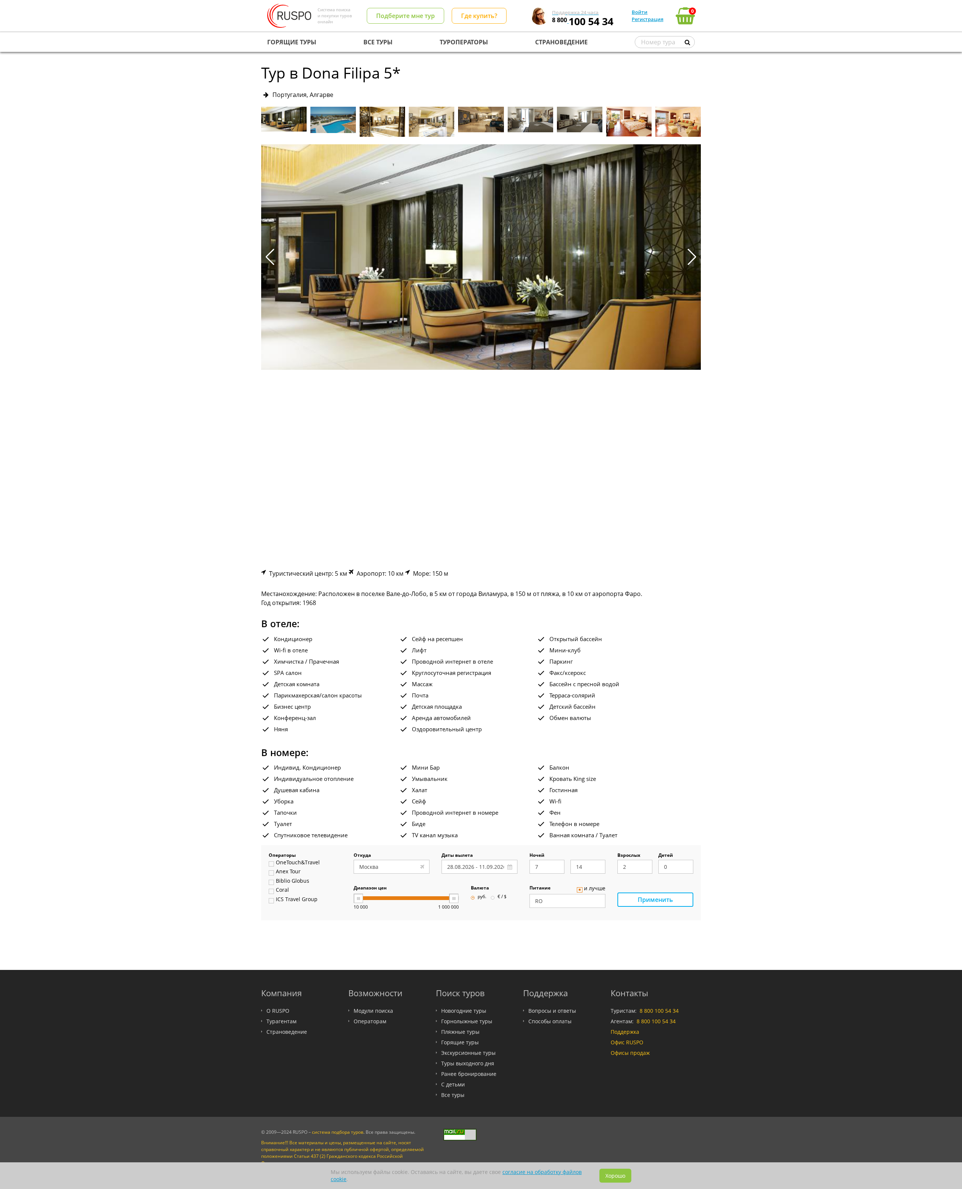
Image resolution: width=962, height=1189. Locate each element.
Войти (639, 12)
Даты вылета (457, 855)
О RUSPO (277, 1010)
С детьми (453, 1084)
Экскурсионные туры (468, 1052)
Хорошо (615, 1175)
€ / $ (502, 897)
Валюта (480, 888)
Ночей (537, 855)
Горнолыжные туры (466, 1021)
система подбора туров (337, 1132)
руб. (482, 897)
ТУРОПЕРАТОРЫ (464, 42)
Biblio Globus (292, 881)
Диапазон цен (370, 888)
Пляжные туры (460, 1031)
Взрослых (628, 855)
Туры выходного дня (467, 1063)
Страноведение (286, 1031)
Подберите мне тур (405, 16)
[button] (692, 257)
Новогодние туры (463, 1010)
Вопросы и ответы (552, 1010)
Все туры (452, 1094)
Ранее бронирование (468, 1073)
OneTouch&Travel (298, 863)
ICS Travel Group (297, 900)
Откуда (362, 855)
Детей (665, 855)
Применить (655, 900)
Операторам (370, 1021)
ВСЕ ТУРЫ (378, 42)
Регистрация (647, 19)
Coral (282, 890)
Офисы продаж (630, 1052)
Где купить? (479, 16)
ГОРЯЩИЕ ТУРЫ (291, 42)
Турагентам (281, 1021)
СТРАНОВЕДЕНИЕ (561, 42)
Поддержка (625, 1031)
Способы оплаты (550, 1021)
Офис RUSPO (627, 1042)
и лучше (594, 889)
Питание (540, 888)
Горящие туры (460, 1042)
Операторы (282, 855)
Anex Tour (288, 872)
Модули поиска (373, 1010)
